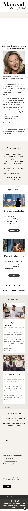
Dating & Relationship (15, 381)
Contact (17, 496)
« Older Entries (6, 407)
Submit (7, 486)
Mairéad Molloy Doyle (11, 327)
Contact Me (14, 36)
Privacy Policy (10, 496)
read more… (7, 350)
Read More (14, 230)
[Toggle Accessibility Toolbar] (25, 508)
